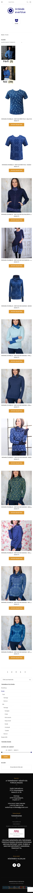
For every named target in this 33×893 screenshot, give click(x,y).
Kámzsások (8, 717)
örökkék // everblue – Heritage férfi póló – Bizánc (16, 164)
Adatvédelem (16, 824)
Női (3, 704)
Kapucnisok (8, 720)
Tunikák (7, 730)
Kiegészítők (4, 737)
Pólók (6, 714)
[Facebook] (14, 865)
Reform (6, 701)
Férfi (3, 694)
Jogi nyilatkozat (16, 821)
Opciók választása (16, 124)
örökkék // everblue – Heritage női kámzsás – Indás (16, 457)
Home (2, 34)
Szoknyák (7, 727)
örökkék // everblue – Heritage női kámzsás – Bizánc (16, 306)
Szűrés (6, 756)
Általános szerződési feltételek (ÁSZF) (16, 826)
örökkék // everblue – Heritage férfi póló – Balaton (16, 119)
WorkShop (4, 688)
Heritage (6, 697)
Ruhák (2, 691)
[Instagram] (18, 865)
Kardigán (7, 711)
